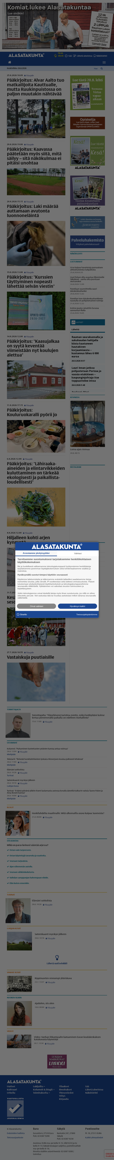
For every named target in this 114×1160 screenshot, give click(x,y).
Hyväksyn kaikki (77, 606)
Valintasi (78, 553)
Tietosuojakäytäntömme (86, 614)
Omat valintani (36, 606)
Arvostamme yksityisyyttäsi (36, 553)
